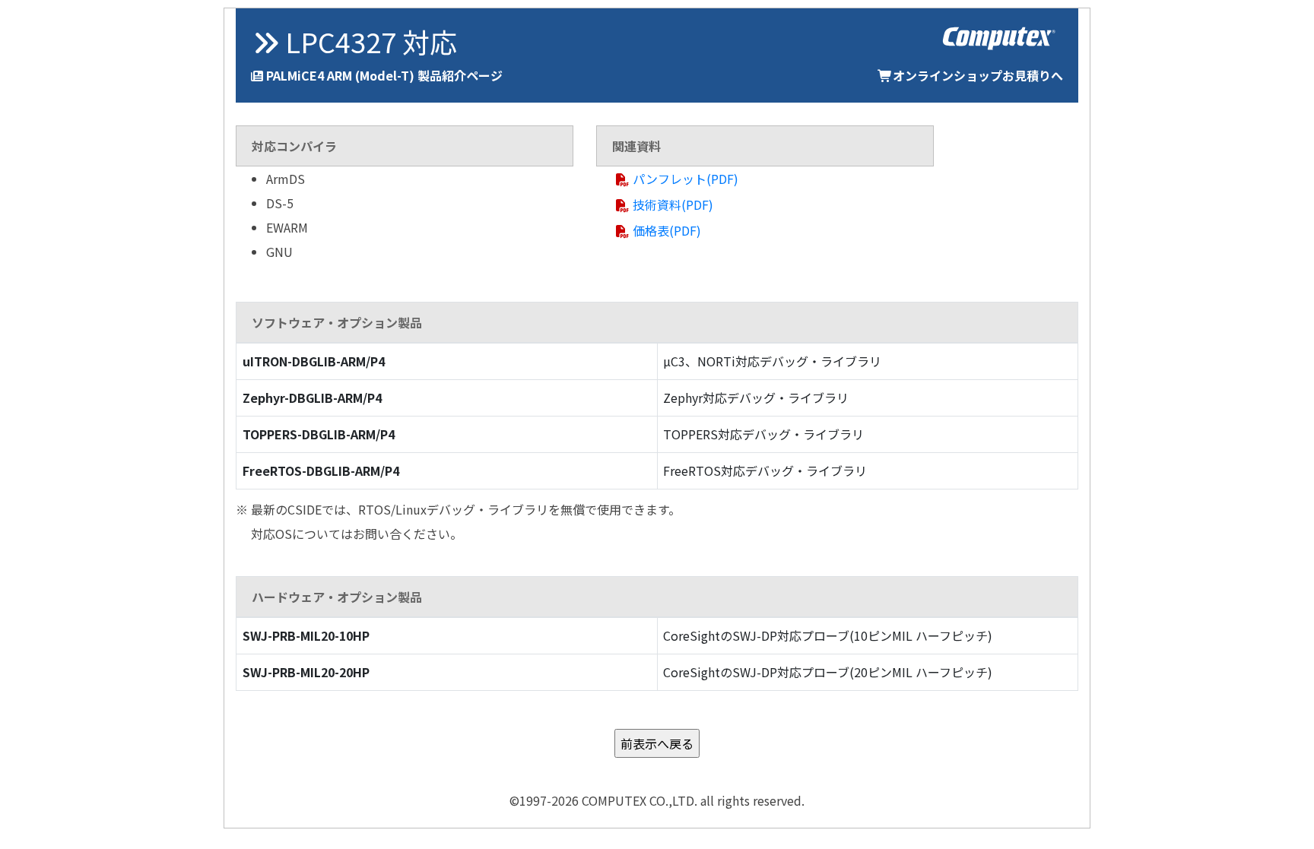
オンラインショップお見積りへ (978, 75)
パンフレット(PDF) (685, 178)
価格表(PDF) (667, 230)
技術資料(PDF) (673, 204)
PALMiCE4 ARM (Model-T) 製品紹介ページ (384, 75)
